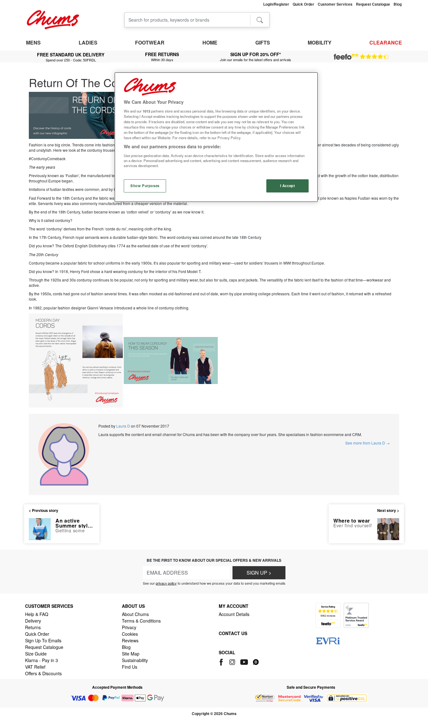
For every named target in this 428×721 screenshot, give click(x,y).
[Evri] (328, 640)
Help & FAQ (36, 614)
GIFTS (262, 42)
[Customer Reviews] (361, 56)
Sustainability (135, 660)
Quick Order (37, 634)
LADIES (88, 42)
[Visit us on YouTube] (244, 661)
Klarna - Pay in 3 (41, 660)
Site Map (130, 653)
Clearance (385, 42)
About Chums (135, 614)
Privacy (129, 627)
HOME (209, 42)
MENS (33, 42)
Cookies (130, 634)
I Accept (287, 185)
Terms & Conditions (141, 621)
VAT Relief (35, 667)
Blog (126, 647)
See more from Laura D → (367, 442)
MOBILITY (319, 42)
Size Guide (36, 653)
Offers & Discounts (43, 673)
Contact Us (233, 633)
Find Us (129, 667)
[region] (216, 137)
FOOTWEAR (149, 42)
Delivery (33, 621)
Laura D (123, 426)
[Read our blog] (255, 661)
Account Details (234, 614)
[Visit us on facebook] (222, 661)
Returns (33, 627)
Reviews (130, 640)
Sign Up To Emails (43, 640)
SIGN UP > (259, 572)
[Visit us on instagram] (232, 661)
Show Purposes (144, 185)
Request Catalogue (44, 647)
